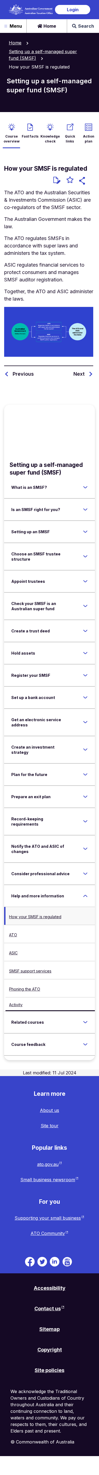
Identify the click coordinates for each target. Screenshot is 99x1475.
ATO (13, 934)
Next (79, 374)
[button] (83, 181)
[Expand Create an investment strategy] (85, 749)
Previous (23, 374)
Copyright (49, 1350)
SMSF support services (30, 971)
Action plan (88, 138)
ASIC (13, 953)
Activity (16, 1004)
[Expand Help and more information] (85, 895)
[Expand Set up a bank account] (85, 697)
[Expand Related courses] (85, 1022)
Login (73, 9)
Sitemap (49, 1329)
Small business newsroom (47, 1179)
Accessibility (49, 1288)
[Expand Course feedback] (85, 1044)
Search (86, 26)
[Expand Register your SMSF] (85, 675)
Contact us (47, 1308)
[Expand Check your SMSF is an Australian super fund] (85, 606)
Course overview (12, 138)
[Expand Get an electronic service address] (85, 722)
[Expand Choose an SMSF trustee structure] (85, 556)
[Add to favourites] (70, 180)
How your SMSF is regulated (35, 916)
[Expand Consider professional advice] (85, 873)
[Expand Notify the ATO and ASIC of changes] (85, 848)
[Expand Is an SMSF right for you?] (85, 509)
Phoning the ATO (24, 989)
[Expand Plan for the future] (85, 774)
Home (49, 26)
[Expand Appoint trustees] (85, 581)
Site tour (50, 1125)
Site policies (49, 1370)
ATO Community (48, 1233)
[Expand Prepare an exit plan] (85, 796)
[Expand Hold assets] (85, 652)
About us (49, 1110)
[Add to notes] (57, 180)
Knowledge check (50, 138)
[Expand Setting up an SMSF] (85, 531)
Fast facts (30, 136)
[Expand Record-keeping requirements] (85, 821)
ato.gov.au (48, 1164)
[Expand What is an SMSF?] (85, 487)
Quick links (70, 138)
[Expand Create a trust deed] (85, 630)
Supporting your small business (48, 1218)
